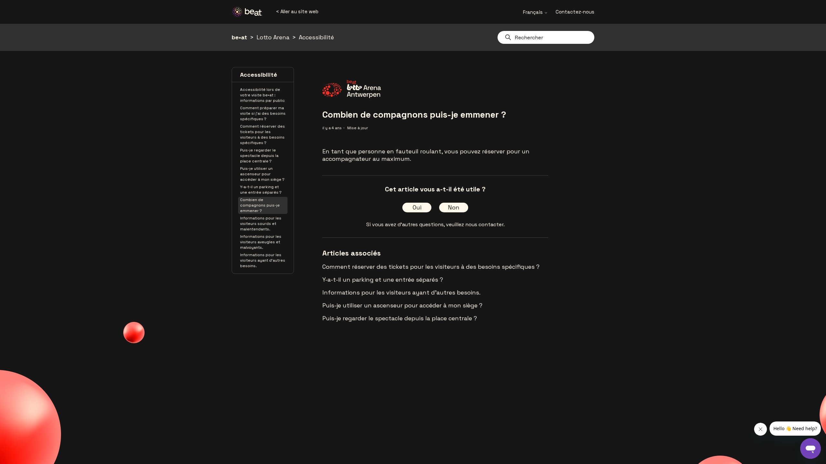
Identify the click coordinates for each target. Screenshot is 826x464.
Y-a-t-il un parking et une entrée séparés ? (261, 189)
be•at (239, 37)
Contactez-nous (575, 12)
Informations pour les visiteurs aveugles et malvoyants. (260, 242)
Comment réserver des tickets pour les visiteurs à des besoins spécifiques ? (262, 134)
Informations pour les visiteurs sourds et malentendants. (260, 224)
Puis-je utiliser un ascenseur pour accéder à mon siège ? (262, 174)
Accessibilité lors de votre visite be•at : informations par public (262, 95)
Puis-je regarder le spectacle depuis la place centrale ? (259, 156)
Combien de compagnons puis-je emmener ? (260, 205)
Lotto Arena (273, 37)
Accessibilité (316, 37)
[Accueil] (249, 12)
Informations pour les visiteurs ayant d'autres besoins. (262, 260)
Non (453, 207)
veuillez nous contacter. (475, 224)
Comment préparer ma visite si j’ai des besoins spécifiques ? (263, 113)
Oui (417, 207)
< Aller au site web (297, 11)
